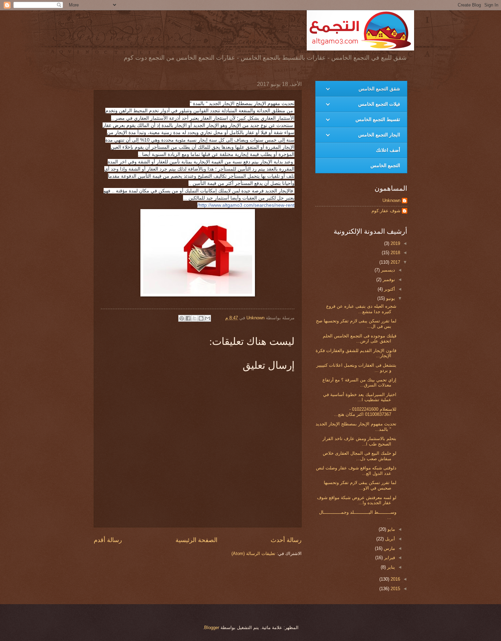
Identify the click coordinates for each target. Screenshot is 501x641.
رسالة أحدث (286, 540)
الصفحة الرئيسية (196, 540)
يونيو (390, 298)
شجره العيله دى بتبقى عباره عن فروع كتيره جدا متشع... (361, 309)
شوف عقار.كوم (385, 210)
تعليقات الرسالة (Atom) (253, 553)
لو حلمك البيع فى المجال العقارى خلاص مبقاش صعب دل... (359, 456)
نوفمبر (388, 279)
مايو (390, 529)
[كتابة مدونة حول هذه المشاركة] (201, 318)
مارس (388, 548)
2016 (394, 579)
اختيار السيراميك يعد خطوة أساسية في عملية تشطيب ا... (359, 397)
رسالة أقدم (108, 540)
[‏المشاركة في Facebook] (188, 318)
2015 (394, 588)
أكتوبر (389, 289)
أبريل (389, 538)
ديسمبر (387, 270)
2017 (394, 262)
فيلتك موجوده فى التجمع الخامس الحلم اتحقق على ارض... (359, 338)
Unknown (391, 200)
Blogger (211, 627)
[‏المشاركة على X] (194, 318)
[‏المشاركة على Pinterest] (181, 318)
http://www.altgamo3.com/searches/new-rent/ (245, 205)
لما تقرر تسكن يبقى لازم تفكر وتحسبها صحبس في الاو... (360, 485)
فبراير (389, 557)
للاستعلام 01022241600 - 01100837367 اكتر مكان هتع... (365, 412)
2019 (394, 243)
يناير (390, 567)
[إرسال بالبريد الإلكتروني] (207, 318)
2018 (394, 252)
